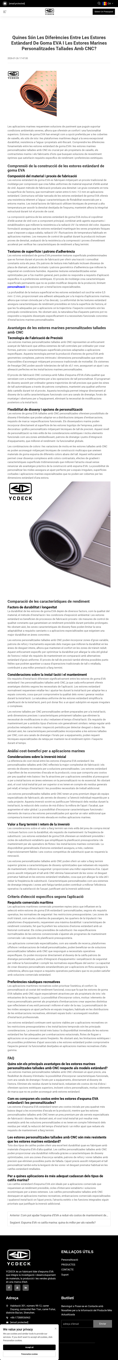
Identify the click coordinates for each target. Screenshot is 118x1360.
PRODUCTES (68, 1264)
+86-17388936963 (20, 1317)
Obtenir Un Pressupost (103, 12)
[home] (49, 11)
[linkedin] (26, 1288)
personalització (17, 286)
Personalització (69, 1259)
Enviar (102, 1323)
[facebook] (9, 1288)
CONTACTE (67, 1269)
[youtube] (17, 1288)
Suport (65, 1274)
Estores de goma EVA (33, 134)
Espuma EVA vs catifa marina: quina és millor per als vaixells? (58, 1222)
